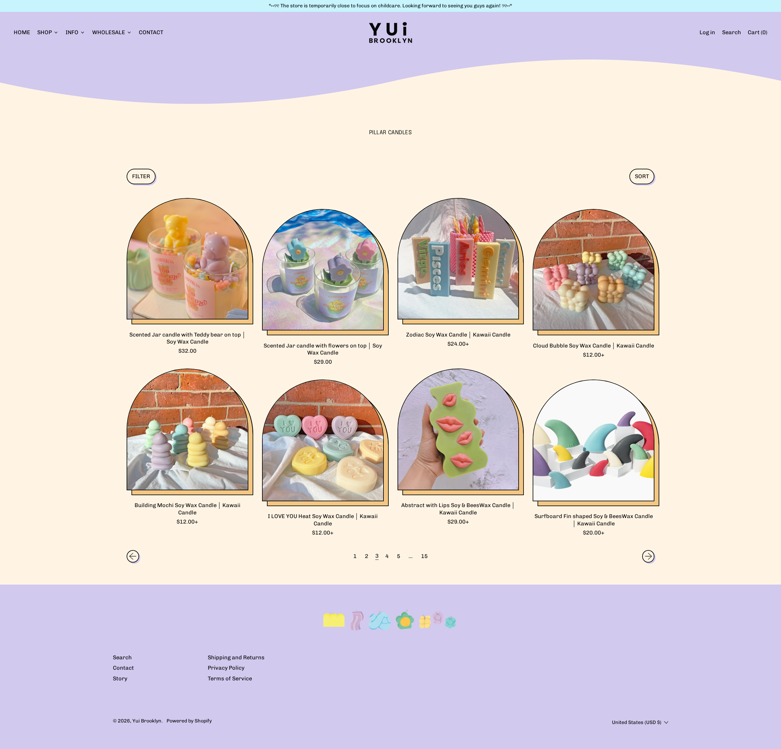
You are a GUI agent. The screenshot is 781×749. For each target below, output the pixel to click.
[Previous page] (133, 556)
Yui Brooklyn (146, 721)
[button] (731, 32)
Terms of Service (230, 678)
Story (120, 678)
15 (424, 556)
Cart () (757, 34)
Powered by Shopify (189, 721)
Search (122, 657)
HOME (22, 32)
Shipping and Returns (236, 657)
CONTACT (151, 32)
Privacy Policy (226, 667)
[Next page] (648, 556)
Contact (123, 667)
